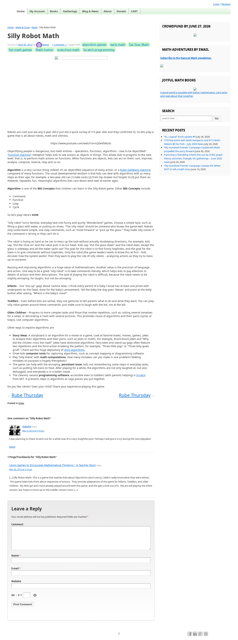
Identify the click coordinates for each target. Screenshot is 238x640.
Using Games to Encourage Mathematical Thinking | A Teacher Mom (52, 465)
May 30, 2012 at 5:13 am (20, 469)
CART (134, 11)
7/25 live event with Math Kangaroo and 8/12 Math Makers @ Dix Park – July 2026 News (192, 142)
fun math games (20, 50)
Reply (12, 446)
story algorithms (74, 350)
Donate (121, 11)
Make (34, 27)
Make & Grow (23, 27)
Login (216, 4)
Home (21, 11)
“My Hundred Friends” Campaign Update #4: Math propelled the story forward (192, 149)
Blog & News (90, 11)
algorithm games (94, 44)
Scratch (141, 375)
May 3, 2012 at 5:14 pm (33, 430)
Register (226, 4)
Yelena (45, 44)
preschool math (68, 50)
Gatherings (70, 11)
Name (15, 555)
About (108, 11)
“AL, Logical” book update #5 (180, 136)
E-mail (15, 568)
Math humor (45, 50)
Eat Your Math (139, 44)
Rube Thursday (27, 395)
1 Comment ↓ (59, 44)
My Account (37, 11)
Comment (17, 524)
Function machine (19, 155)
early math (117, 44)
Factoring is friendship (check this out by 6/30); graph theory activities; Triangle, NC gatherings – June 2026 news (193, 158)
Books (54, 11)
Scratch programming (99, 50)
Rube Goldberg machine (135, 170)
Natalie (26, 426)
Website (16, 581)
